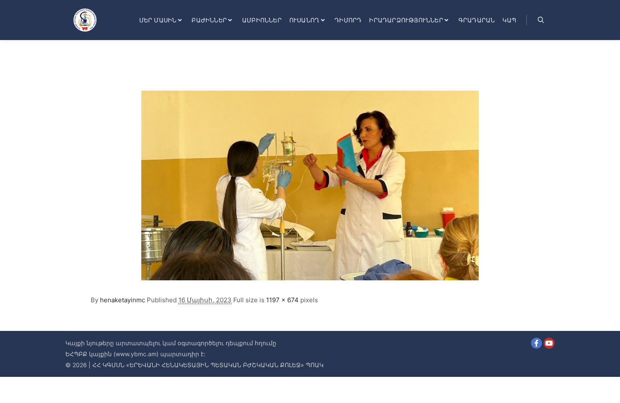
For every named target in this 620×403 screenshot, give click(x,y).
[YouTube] (549, 343)
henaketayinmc (122, 300)
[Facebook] (536, 343)
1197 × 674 (282, 300)
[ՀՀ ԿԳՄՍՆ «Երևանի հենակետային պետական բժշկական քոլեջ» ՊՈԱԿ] (84, 20)
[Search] (540, 20)
